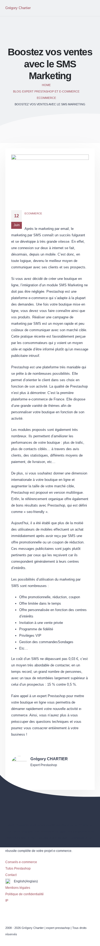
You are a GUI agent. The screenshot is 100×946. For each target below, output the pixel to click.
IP (6, 900)
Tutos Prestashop (18, 868)
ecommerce (33, 213)
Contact (11, 875)
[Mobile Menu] (90, 8)
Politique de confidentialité (24, 894)
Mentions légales (17, 887)
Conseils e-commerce (21, 862)
